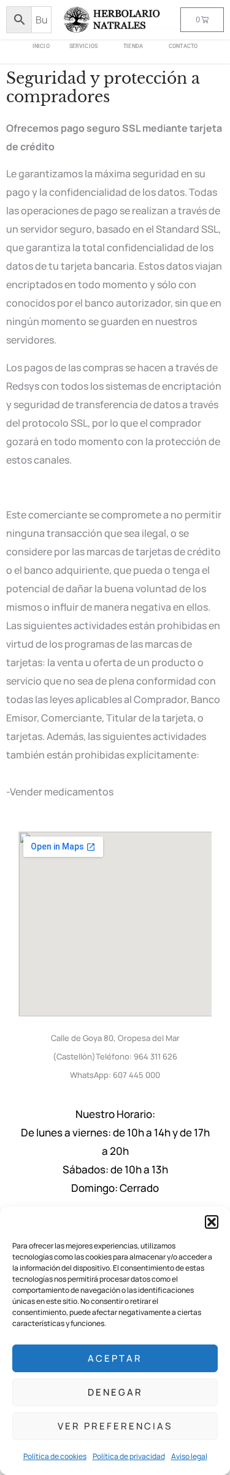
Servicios (83, 46)
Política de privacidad (129, 1456)
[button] (211, 1222)
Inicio (41, 46)
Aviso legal (189, 1456)
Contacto (183, 46)
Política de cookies (54, 1456)
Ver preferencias (115, 1426)
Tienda (133, 46)
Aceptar (115, 1358)
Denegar (115, 1392)
